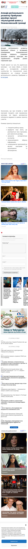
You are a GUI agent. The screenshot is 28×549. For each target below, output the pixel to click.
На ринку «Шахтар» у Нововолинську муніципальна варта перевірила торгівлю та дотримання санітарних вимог (14, 363)
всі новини (14, 427)
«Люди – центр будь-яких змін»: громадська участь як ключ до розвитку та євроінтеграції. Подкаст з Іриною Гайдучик (17, 295)
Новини (8, 28)
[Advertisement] (14, 96)
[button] (26, 525)
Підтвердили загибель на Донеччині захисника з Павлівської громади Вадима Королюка (13, 402)
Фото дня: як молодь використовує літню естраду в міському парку (13, 384)
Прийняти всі (14, 541)
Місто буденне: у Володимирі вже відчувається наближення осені (11, 408)
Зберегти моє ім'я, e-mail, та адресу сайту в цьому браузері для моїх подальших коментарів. (14, 268)
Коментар (5, 243)
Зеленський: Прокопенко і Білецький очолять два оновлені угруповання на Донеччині (12, 415)
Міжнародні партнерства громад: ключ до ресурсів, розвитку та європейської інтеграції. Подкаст (7, 293)
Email (4, 262)
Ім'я (3, 256)
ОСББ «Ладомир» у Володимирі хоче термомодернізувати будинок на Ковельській (12, 422)
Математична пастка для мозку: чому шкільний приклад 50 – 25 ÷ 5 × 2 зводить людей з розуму (12, 370)
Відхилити (14, 545)
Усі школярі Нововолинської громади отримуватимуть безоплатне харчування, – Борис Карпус (14, 378)
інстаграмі (4, 77)
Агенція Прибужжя (14, 28)
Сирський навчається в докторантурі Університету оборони (11, 351)
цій (24, 535)
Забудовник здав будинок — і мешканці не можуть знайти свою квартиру (13, 390)
